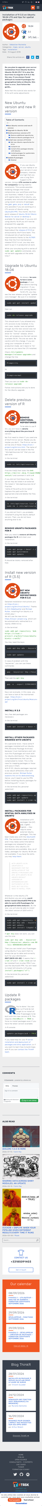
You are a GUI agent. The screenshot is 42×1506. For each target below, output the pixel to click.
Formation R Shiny (20, 1469)
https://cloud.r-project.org (16, 619)
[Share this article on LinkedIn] (37, 57)
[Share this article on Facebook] (27, 57)
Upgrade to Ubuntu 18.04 (18, 130)
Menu (6, 2)
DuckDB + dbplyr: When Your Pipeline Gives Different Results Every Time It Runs (19, 1230)
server (21, 47)
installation (12, 49)
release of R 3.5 (25, 230)
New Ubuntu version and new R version (20, 127)
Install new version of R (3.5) (19, 140)
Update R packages (15, 158)
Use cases (21, 1465)
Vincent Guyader (19, 1385)
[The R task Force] (9, 8)
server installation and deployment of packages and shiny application (19, 1042)
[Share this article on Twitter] (32, 57)
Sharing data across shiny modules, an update (18, 1182)
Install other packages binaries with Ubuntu (22, 150)
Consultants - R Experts (21, 1462)
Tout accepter (14, 1500)
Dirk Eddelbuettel (14, 609)
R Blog (21, 1457)
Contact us (21, 1488)
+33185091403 (21, 1491)
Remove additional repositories (22, 135)
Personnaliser (21, 1503)
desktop (25, 217)
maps (15, 47)
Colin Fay (18, 1152)
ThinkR (21, 1467)
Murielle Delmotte (19, 1406)
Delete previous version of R (19, 133)
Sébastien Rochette (18, 45)
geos (15, 204)
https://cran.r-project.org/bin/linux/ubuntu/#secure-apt (21, 699)
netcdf (26, 204)
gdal (10, 204)
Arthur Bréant (17, 1427)
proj (19, 204)
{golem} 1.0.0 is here (14, 1149)
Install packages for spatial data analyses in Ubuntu (22, 154)
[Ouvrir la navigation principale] (38, 7)
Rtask (17, 1235)
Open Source (21, 1460)
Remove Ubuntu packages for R (22, 137)
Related (13, 160)
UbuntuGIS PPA (11, 212)
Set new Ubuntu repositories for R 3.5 (22, 143)
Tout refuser (29, 1500)
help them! (17, 856)
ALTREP (32, 237)
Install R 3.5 (15, 146)
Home (21, 1455)
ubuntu (28, 47)
